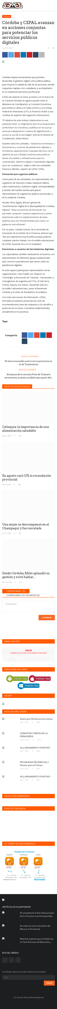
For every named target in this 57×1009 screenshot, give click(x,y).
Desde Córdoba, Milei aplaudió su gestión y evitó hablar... (26, 575)
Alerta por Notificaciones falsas (36, 719)
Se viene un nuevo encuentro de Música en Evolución (35, 927)
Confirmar (47, 617)
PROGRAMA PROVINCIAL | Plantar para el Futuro (34, 763)
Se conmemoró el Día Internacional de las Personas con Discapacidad (37, 914)
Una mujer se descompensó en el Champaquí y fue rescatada (25, 526)
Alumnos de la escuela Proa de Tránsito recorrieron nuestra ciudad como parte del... (28, 376)
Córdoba (6, 16)
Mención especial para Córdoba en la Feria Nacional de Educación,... (36, 940)
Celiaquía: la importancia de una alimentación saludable (25, 428)
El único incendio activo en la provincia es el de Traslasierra (28, 363)
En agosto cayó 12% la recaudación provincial (26, 477)
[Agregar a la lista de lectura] (42, 55)
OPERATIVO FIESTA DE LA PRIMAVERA (34, 735)
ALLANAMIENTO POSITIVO (35, 748)
